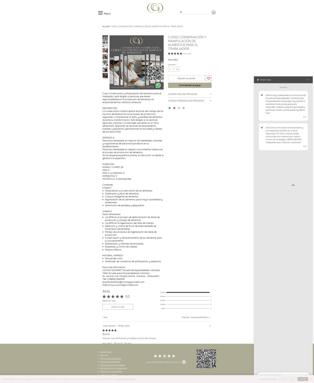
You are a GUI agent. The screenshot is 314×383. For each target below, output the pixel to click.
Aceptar (303, 379)
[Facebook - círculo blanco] (155, 356)
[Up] (293, 185)
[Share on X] (183, 108)
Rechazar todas (287, 379)
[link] (179, 53)
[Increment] (177, 69)
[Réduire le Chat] (308, 80)
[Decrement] (169, 69)
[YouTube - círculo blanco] (164, 356)
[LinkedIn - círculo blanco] (169, 356)
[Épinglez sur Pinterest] (174, 108)
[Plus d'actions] (210, 325)
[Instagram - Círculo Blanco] (173, 356)
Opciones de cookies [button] (269, 379)
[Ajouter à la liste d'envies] (209, 78)
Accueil (105, 26)
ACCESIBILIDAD (121, 368)
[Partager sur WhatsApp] (178, 108)
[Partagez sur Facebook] (169, 108)
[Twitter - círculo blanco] (160, 356)
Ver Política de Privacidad (124, 379)
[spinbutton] (173, 69)
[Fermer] (311, 379)
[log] (283, 226)
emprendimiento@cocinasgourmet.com (164, 362)
